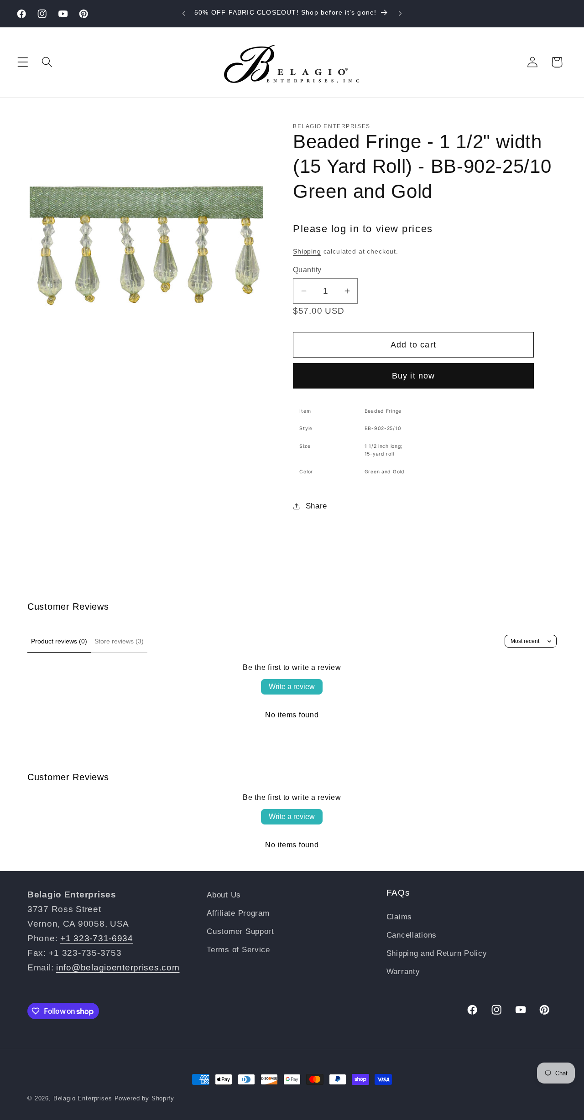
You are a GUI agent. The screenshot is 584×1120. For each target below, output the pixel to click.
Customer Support (240, 931)
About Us (224, 895)
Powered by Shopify (144, 1098)
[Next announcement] (400, 13)
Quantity (307, 270)
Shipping (307, 251)
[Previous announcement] (184, 13)
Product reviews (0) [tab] (59, 641)
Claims (399, 917)
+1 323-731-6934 (96, 938)
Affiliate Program (238, 913)
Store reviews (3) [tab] (119, 641)
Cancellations (411, 935)
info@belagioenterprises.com (117, 967)
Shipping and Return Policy (436, 953)
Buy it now (413, 375)
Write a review (292, 686)
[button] (23, 62)
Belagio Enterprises (82, 1098)
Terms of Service (238, 949)
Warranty (403, 971)
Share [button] (316, 506)
